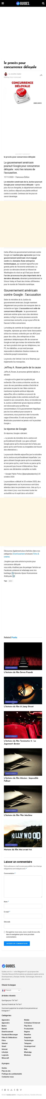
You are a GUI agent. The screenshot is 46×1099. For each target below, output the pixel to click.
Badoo (4, 1026)
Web (25, 1049)
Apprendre (5, 1020)
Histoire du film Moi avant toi (18, 850)
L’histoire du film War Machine (18, 815)
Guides (4, 1068)
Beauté (4, 1029)
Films (4, 1040)
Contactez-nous (8, 1077)
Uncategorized (29, 1046)
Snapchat (27, 1037)
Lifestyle (5, 1052)
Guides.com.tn (11, 1095)
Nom (6, 902)
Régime (27, 1032)
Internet (4, 1049)
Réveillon (27, 1034)
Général (4, 1043)
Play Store (28, 1026)
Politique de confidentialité (12, 1074)
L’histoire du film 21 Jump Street (19, 707)
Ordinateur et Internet (32, 1023)
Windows (27, 1055)
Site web (7, 922)
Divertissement (19, 554)
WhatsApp (27, 1052)
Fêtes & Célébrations (9, 1037)
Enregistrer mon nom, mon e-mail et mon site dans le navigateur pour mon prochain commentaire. (23, 934)
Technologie (28, 1040)
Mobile (26, 1020)
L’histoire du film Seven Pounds (18, 672)
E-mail (7, 912)
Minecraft (5, 1058)
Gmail (4, 1046)
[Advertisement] (23, 32)
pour (10, 581)
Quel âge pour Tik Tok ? (10, 1000)
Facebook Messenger (10, 1034)
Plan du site (6, 1071)
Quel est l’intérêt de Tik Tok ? (12, 1004)
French (8, 990)
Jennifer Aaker (16, 74)
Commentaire (10, 873)
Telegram (27, 1043)
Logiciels (5, 1055)
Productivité (28, 1029)
